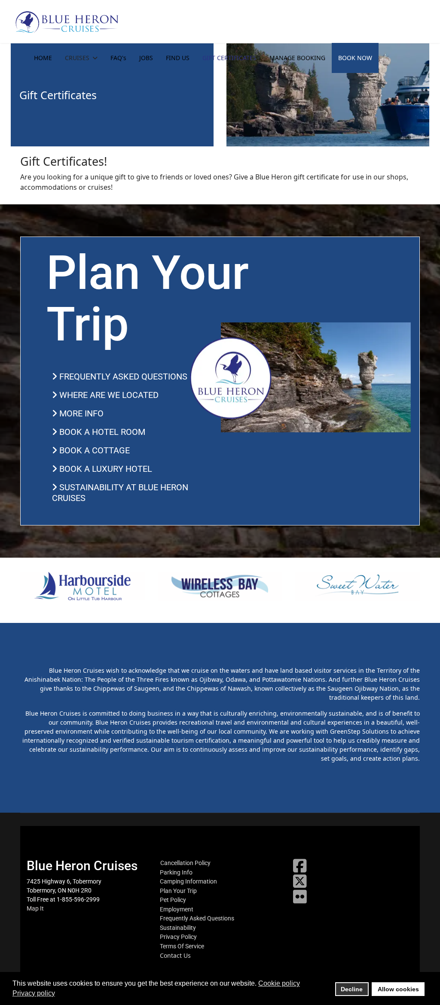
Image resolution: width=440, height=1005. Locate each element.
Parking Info (176, 872)
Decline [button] (352, 989)
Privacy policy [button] (33, 993)
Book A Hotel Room (101, 432)
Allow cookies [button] (398, 989)
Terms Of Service (182, 946)
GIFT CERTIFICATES (229, 58)
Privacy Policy (178, 936)
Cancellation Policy (185, 862)
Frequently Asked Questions (122, 376)
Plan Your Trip (178, 890)
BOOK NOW (355, 58)
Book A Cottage (93, 450)
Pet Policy (173, 899)
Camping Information (188, 881)
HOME (43, 58)
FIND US (177, 58)
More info (80, 413)
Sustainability (178, 927)
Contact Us (175, 955)
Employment (176, 909)
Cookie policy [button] (279, 983)
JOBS (146, 58)
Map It (35, 908)
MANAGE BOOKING (297, 58)
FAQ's (118, 58)
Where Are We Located (108, 395)
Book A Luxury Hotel (104, 469)
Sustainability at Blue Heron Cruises (120, 492)
